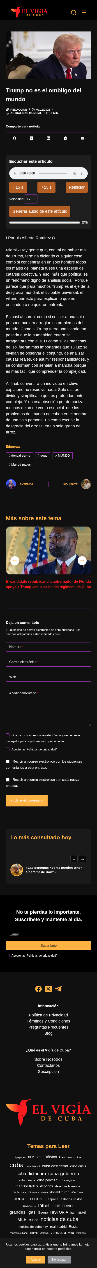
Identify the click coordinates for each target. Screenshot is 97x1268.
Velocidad (16, 199)
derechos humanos (67, 1186)
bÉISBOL (35, 1157)
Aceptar (36, 1259)
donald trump (19, 455)
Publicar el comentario (26, 800)
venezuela (58, 1233)
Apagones (20, 1157)
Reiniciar (77, 187)
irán (72, 1212)
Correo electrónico (24, 662)
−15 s (18, 187)
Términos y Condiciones (48, 1021)
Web (12, 677)
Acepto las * (34, 749)
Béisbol (50, 1157)
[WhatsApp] (65, 138)
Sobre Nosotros (48, 1059)
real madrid (58, 1226)
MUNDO (62, 455)
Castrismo (66, 1157)
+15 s (47, 187)
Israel (81, 1212)
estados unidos (71, 1199)
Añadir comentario (23, 693)
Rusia (73, 1226)
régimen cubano (19, 1233)
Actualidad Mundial (26, 113)
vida (71, 1233)
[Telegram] (58, 989)
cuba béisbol (33, 1166)
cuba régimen (68, 1180)
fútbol (43, 1205)
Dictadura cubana (38, 1192)
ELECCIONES (36, 1199)
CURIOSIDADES (27, 1186)
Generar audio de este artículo (39, 211)
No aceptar (59, 1259)
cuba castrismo (55, 1166)
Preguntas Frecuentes (48, 1027)
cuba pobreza (47, 1180)
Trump (34, 1233)
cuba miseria (27, 1180)
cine (78, 1157)
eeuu (43, 455)
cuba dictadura (31, 1173)
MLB (22, 1219)
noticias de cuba (60, 1219)
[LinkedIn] (48, 138)
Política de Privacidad (48, 1015)
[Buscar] (73, 12)
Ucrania (44, 1233)
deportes (46, 1186)
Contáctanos (48, 1065)
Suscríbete (49, 945)
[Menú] (84, 12)
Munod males (20, 464)
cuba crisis (78, 1166)
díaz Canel (77, 1192)
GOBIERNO (62, 1206)
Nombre (16, 647)
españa (53, 1199)
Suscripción (48, 1071)
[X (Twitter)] (31, 138)
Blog (48, 1033)
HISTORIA (59, 1212)
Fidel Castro (29, 1206)
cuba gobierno (63, 1173)
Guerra (43, 1212)
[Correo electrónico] (82, 138)
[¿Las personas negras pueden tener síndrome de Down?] (16, 870)
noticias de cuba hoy (33, 1226)
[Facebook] (14, 138)
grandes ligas (22, 1212)
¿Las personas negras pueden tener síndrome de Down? (54, 870)
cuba (16, 1165)
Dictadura (19, 1192)
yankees (81, 1233)
